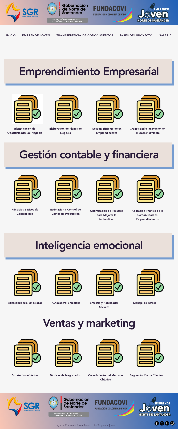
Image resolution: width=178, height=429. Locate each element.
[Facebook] (157, 423)
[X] (162, 423)
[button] (136, 35)
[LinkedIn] (167, 423)
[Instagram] (172, 423)
